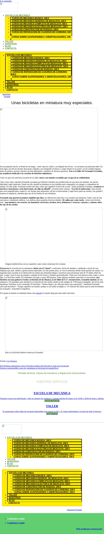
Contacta (10, 48)
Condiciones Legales (16, 519)
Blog (8, 46)
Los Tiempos (11, 361)
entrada (39, 293)
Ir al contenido (6, 1)
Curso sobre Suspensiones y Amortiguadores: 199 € (40, 38)
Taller (9, 41)
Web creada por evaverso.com (89, 529)
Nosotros (11, 44)
